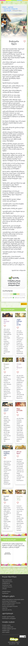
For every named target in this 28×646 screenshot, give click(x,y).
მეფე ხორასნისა (19, 410)
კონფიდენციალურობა (7, 581)
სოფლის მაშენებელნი (7, 453)
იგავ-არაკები (7, 10)
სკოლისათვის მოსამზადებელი (9, 601)
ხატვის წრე (4, 608)
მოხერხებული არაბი (19, 498)
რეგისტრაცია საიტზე (7, 585)
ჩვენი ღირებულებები (7, 579)
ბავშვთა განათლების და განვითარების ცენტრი (13, 599)
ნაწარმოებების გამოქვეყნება (9, 618)
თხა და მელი (19, 452)
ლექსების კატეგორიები (7, 626)
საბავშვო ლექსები (6, 625)
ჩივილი (24, 304)
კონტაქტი (4, 588)
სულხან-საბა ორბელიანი (11, 9)
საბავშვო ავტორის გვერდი (8, 616)
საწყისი (4, 7)
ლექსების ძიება (5, 630)
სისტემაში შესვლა (6, 591)
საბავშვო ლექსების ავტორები (9, 628)
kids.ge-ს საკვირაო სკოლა (8, 604)
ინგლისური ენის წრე (7, 609)
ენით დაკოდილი (6, 321)
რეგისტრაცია (5, 593)
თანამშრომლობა (6, 583)
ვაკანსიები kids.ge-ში (7, 586)
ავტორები (10, 7)
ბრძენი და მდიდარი (19, 366)
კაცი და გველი (6, 409)
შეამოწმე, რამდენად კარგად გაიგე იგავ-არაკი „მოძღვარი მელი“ (14, 281)
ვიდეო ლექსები (5, 632)
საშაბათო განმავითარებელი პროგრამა (11, 602)
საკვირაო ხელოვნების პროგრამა (10, 606)
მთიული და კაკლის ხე (6, 366)
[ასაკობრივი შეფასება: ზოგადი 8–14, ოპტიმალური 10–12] (14, 294)
